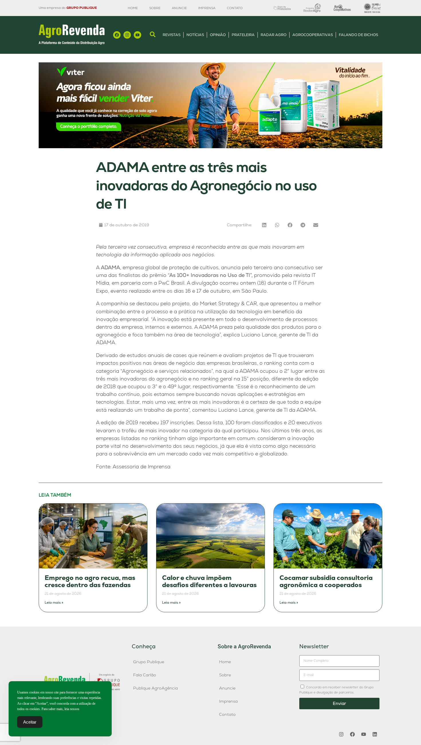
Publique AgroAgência (155, 688)
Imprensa (206, 8)
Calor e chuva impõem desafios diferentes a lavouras (209, 581)
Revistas (171, 34)
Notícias (195, 34)
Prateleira (243, 34)
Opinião (218, 34)
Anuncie (179, 8)
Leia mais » (54, 602)
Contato (235, 8)
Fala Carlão (144, 674)
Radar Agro (273, 34)
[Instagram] (127, 35)
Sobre (154, 8)
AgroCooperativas (312, 34)
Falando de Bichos (358, 34)
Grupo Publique (148, 661)
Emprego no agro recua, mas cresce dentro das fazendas (90, 581)
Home (133, 8)
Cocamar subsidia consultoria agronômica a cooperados (326, 581)
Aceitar (29, 722)
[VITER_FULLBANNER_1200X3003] (210, 146)
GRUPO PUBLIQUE (81, 8)
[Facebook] (117, 35)
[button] (264, 225)
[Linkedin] (374, 734)
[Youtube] (137, 35)
